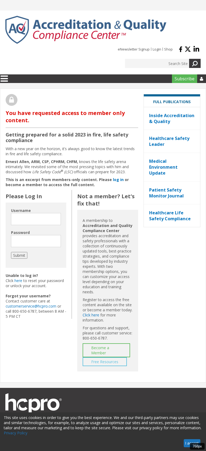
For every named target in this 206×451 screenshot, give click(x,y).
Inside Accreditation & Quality (171, 118)
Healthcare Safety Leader (169, 141)
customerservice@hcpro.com (31, 306)
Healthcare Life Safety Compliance (170, 216)
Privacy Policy (15, 432)
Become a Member (100, 350)
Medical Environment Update (163, 167)
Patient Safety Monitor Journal (166, 193)
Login (157, 49)
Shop (168, 49)
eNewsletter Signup (134, 49)
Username (21, 210)
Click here (91, 314)
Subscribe (184, 79)
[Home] (85, 30)
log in (118, 179)
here (18, 280)
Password (20, 232)
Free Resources (104, 361)
